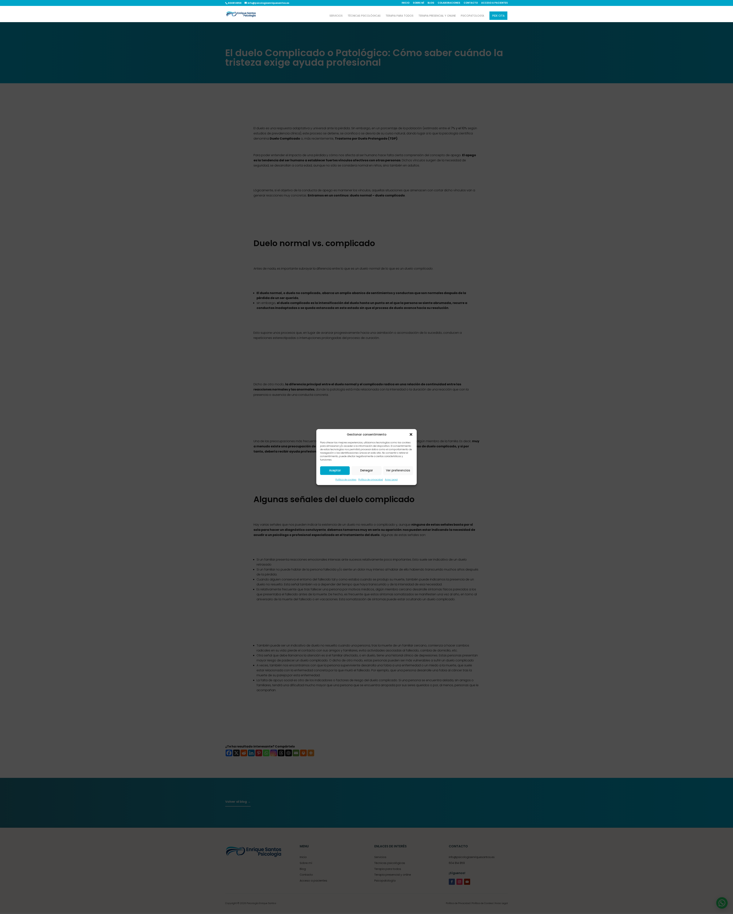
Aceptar (335, 471)
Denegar (366, 471)
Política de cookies (345, 479)
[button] (411, 434)
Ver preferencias (398, 471)
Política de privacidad (370, 479)
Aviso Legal (391, 479)
